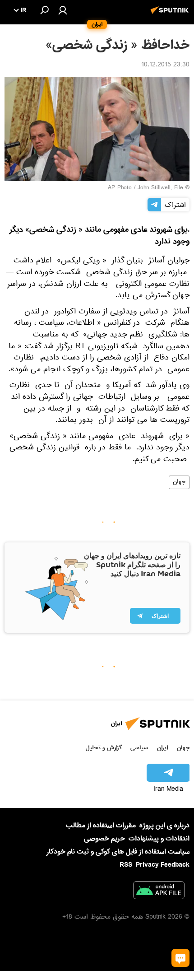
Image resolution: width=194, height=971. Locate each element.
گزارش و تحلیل (104, 747)
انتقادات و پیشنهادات (159, 839)
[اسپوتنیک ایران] (171, 15)
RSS (126, 865)
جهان (179, 482)
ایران (162, 747)
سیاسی (139, 747)
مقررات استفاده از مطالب (101, 825)
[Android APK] (158, 892)
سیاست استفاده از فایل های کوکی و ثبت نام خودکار (117, 851)
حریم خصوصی (104, 838)
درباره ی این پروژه (164, 825)
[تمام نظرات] (180, 958)
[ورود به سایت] (63, 10)
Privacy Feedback (162, 865)
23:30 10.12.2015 (165, 65)
